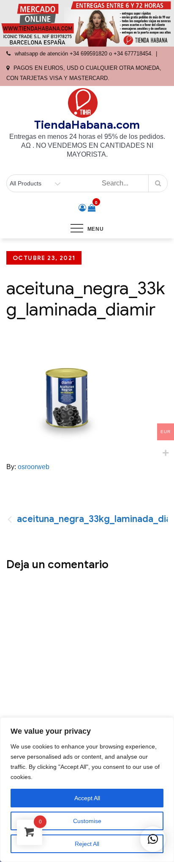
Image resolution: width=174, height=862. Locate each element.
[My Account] (82, 208)
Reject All (87, 843)
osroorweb (33, 466)
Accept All (87, 798)
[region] (87, 789)
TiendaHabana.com (87, 125)
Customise (87, 821)
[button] (153, 839)
